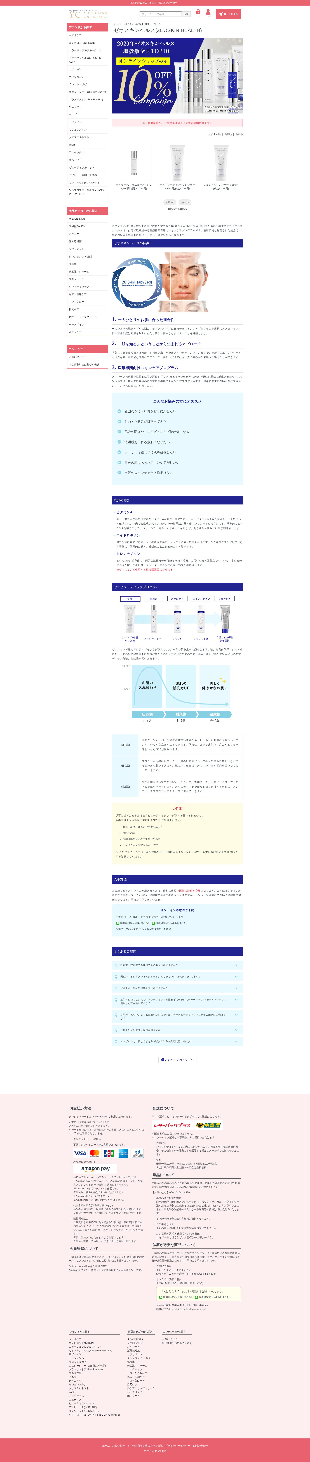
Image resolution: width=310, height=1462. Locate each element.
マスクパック (76, 279)
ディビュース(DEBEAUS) (83, 175)
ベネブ (73, 114)
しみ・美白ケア (78, 301)
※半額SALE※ (77, 226)
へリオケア (75, 35)
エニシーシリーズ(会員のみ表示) (87, 91)
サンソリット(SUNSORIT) (84, 182)
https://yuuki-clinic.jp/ (204, 1273)
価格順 (228, 134)
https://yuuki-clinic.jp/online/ (190, 1309)
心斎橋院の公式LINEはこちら (172, 922)
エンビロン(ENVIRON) (82, 42)
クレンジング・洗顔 (80, 256)
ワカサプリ (75, 107)
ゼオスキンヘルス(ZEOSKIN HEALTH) (141, 24)
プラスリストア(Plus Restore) (86, 99)
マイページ (209, 16)
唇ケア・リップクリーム (83, 316)
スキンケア (75, 233)
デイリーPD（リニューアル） (132, 184)
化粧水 (73, 264)
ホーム (116, 24)
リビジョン (75, 69)
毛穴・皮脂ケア (78, 294)
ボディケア (75, 332)
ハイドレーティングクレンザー (177, 184)
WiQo (72, 144)
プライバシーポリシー (177, 1445)
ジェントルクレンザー (216, 184)
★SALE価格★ (77, 218)
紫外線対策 (75, 241)
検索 (186, 13)
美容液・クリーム (79, 271)
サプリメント (76, 248)
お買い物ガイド (78, 357)
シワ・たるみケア (79, 286)
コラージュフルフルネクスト (85, 50)
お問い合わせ (200, 1445)
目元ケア (74, 309)
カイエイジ (75, 122)
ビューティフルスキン (81, 167)
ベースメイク (76, 324)
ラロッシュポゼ (78, 84)
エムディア (75, 159)
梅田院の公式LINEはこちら (135, 922)
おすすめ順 (214, 134)
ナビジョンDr (76, 76)
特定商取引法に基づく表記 (84, 364)
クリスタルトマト (79, 137)
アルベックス (76, 152)
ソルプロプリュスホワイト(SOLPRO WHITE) (87, 192)
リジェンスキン (78, 129)
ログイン (199, 16)
